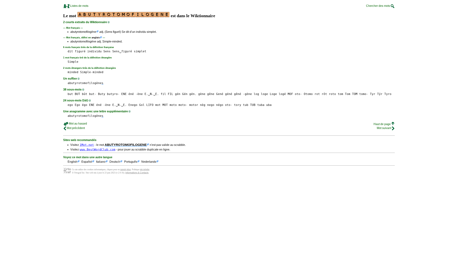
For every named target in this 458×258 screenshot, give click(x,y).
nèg (202, 105)
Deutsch (114, 161)
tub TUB (249, 105)
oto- (298, 94)
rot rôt (321, 94)
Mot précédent (75, 128)
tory (237, 105)
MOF (290, 94)
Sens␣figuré (122, 51)
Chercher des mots (378, 5)
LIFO (150, 105)
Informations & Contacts (136, 172)
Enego (132, 105)
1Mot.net (87, 145)
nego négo (215, 105)
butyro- (113, 94)
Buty (101, 94)
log (256, 94)
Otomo (308, 94)
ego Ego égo (77, 105)
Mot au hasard (77, 123)
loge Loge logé (273, 94)
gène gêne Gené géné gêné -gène (225, 94)
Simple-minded (91, 72)
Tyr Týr (376, 94)
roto (332, 94)
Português (130, 161)
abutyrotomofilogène (83, 31)
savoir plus (125, 169)
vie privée (144, 169)
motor (193, 105)
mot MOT (161, 105)
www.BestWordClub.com (97, 149)
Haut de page (382, 124)
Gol (142, 105)
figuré (80, 51)
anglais (96, 37)
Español (86, 161)
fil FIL (167, 94)
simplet (140, 51)
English (72, 161)
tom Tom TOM (347, 94)
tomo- (363, 94)
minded (73, 72)
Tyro (387, 94)
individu (94, 51)
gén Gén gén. (185, 94)
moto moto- (178, 105)
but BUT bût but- (82, 94)
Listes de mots (78, 5)
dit (70, 51)
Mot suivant (384, 128)
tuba (260, 105)
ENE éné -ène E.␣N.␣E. (140, 94)
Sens (107, 51)
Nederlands (148, 161)
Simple (73, 61)
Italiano (100, 161)
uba (269, 105)
